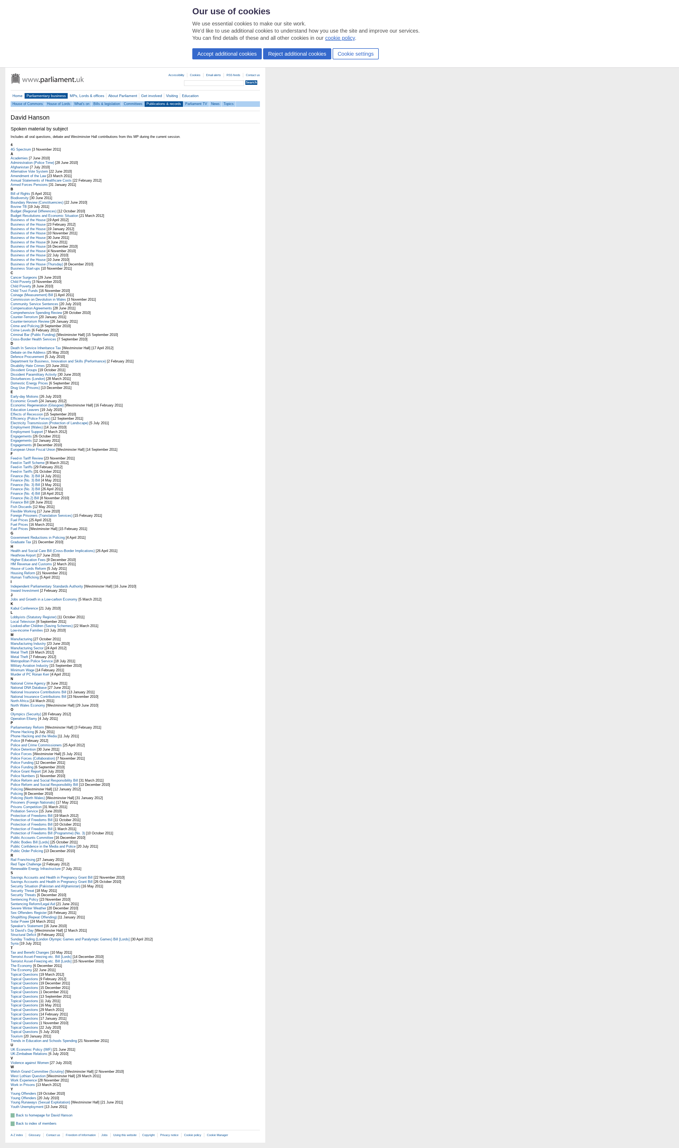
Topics (229, 104)
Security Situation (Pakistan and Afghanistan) (45, 886)
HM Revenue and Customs (31, 564)
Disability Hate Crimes (28, 366)
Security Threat (22, 891)
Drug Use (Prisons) (25, 388)
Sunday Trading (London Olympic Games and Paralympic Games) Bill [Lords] (70, 939)
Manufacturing (21, 639)
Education (190, 96)
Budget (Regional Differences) (33, 211)
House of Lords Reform (28, 569)
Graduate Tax (21, 542)
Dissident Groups (24, 370)
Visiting (172, 96)
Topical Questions (24, 974)
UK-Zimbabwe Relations (29, 1054)
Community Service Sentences (34, 304)
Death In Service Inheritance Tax (36, 348)
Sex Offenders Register (29, 913)
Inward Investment (25, 591)
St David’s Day (22, 930)
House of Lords (58, 104)
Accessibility (176, 75)
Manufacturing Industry (28, 644)
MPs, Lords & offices (87, 96)
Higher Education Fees (28, 560)
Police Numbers (23, 776)
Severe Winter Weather (28, 908)
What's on (81, 104)
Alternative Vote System (29, 171)
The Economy (21, 966)
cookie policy (340, 38)
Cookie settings (356, 54)
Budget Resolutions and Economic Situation (44, 216)
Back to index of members (36, 1123)
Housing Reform (23, 573)
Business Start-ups (25, 268)
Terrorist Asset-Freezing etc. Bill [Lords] (41, 957)
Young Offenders (23, 1094)
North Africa (20, 701)
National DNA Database (29, 688)
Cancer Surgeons (24, 277)
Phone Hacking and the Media (34, 736)
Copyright (148, 1135)
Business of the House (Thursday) (37, 264)
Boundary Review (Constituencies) (37, 202)
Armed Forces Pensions (29, 185)
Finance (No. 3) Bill (25, 476)
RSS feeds (233, 75)
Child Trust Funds (24, 291)
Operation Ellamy (24, 719)
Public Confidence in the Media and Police (43, 846)
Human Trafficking (25, 577)
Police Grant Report (26, 771)
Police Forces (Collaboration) (33, 758)
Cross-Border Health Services (33, 339)
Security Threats (23, 895)
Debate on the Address (28, 352)
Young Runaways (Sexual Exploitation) (40, 1102)
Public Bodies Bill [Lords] (30, 842)
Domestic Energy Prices (29, 383)
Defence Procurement (27, 357)
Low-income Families (27, 630)
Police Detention (23, 749)
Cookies (195, 75)
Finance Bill (20, 502)
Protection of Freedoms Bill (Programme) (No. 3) (48, 833)
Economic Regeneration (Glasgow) (37, 405)
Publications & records (163, 104)
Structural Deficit (23, 935)
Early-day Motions (24, 396)
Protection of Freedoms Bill (32, 816)
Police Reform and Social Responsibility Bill (44, 780)
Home (17, 96)
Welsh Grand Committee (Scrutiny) (37, 1071)
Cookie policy (192, 1135)
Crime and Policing (25, 326)
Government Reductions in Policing (38, 538)
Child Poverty (21, 282)
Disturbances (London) (28, 379)
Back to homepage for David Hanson (44, 1115)
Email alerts (213, 75)
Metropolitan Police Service (32, 661)
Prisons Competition (26, 807)
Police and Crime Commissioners (36, 745)
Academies (19, 158)
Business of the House (28, 220)
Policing (17, 789)
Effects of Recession (27, 414)
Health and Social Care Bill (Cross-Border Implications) (53, 551)
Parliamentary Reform (27, 727)
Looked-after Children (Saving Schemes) (42, 626)
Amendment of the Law (28, 176)
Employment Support (27, 432)
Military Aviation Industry (30, 666)
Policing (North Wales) (28, 798)
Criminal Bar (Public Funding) (33, 335)
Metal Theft (19, 652)
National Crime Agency (28, 683)
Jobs (104, 1135)
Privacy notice (169, 1135)
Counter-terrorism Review (30, 321)
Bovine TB (19, 207)
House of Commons (27, 104)
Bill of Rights (20, 194)
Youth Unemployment (27, 1107)
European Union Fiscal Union (33, 450)
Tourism (17, 1036)
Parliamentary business (46, 96)
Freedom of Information (81, 1135)
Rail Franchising (23, 860)
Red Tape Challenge (26, 864)
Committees (133, 104)
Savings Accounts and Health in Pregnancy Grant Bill (52, 877)
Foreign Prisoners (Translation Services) (41, 516)
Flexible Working (23, 511)
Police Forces (21, 754)
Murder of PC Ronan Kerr (30, 674)
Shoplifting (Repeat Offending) (34, 917)
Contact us (253, 75)
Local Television (23, 622)
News (215, 104)
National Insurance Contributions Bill (38, 692)
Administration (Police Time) (32, 163)
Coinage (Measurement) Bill (32, 295)
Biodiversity (20, 198)
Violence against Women (30, 1063)
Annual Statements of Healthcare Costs (41, 180)
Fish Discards (21, 507)
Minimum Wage (22, 670)
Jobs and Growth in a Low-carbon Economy (44, 599)
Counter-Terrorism (24, 317)
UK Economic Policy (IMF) (31, 1049)
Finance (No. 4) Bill (25, 494)
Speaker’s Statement (27, 926)
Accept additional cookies (227, 54)
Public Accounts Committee (32, 838)
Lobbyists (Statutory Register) (33, 617)
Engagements (21, 436)
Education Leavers (25, 410)
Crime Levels (21, 330)
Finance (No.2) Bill (25, 498)
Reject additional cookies (297, 54)
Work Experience (24, 1080)
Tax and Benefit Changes (30, 952)
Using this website (125, 1135)
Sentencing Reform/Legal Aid (33, 904)
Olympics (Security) (26, 714)
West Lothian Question (28, 1076)
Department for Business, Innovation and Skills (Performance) (58, 361)
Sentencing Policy (24, 899)
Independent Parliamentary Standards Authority (47, 586)
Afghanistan (20, 167)
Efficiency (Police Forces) (30, 418)
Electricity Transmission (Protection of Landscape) (49, 423)
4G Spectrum (21, 149)
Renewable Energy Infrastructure (36, 869)
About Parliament (122, 96)
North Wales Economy (28, 705)
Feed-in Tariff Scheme (28, 463)
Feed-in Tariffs (22, 467)
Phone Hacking (22, 732)
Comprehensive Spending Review (36, 313)
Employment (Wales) (27, 427)
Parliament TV (196, 104)
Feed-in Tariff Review (27, 458)
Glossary (35, 1135)
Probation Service (24, 811)
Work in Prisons (23, 1085)
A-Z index (17, 1135)
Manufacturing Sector (27, 648)
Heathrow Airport (23, 555)
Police (15, 741)
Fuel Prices (19, 520)
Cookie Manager (217, 1135)
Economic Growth (24, 401)
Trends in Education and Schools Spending (44, 1041)
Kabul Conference (24, 608)
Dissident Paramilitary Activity (34, 374)
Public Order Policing (27, 851)
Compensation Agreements (31, 308)
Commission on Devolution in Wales (38, 299)
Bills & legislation (106, 104)
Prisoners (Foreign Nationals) (33, 802)
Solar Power (20, 921)
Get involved (151, 96)
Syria (15, 943)
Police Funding (22, 763)
